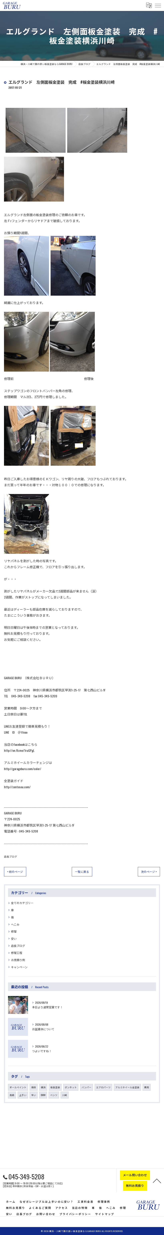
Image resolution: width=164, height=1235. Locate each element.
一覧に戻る (82, 872)
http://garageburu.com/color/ (22, 768)
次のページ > (149, 872)
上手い (22, 1095)
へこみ (15, 924)
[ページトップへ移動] (157, 1181)
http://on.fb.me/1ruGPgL (19, 750)
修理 (14, 931)
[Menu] (157, 5)
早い (33, 1095)
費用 (146, 1087)
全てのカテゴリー (22, 903)
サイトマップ (104, 1214)
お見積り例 (18, 960)
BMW (43, 1095)
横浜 (43, 1087)
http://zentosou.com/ (17, 786)
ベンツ (53, 1095)
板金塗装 (55, 1087)
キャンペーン (19, 967)
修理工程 (16, 953)
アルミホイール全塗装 (127, 1087)
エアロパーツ (103, 1087)
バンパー (86, 1087)
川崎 (64, 1095)
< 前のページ (15, 872)
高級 (12, 1095)
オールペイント (18, 1087)
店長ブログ (10, 856)
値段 (33, 1087)
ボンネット (71, 1087)
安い (14, 938)
